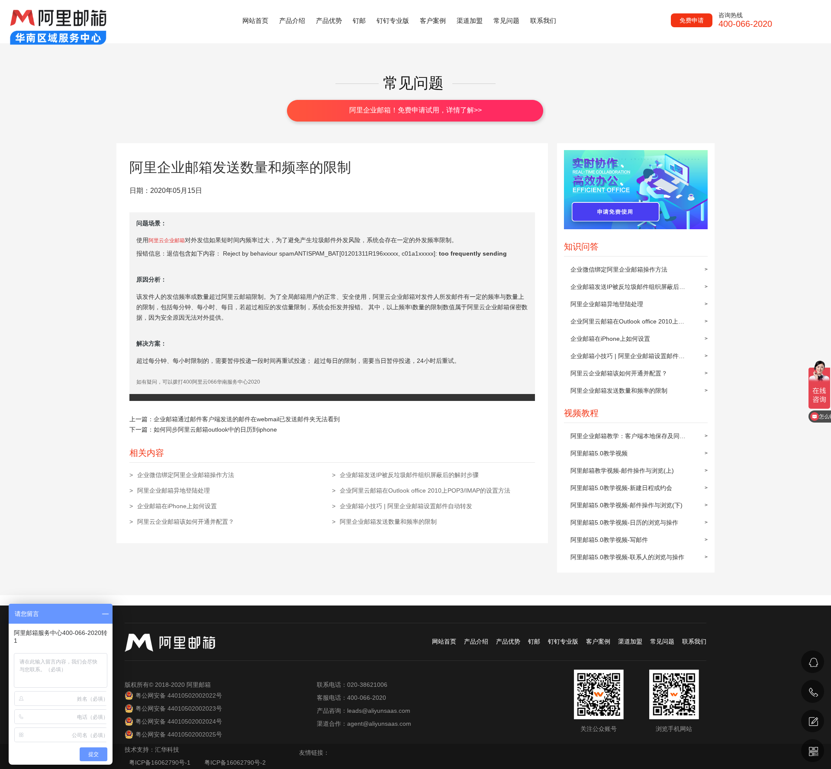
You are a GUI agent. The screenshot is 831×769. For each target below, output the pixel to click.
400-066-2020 (722, 702)
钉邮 (359, 20)
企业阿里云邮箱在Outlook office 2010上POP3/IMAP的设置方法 (624, 324)
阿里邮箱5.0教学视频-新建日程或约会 (621, 487)
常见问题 (506, 20)
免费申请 (692, 20)
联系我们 (543, 20)
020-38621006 (723, 680)
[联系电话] (812, 691)
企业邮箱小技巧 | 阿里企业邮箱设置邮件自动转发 (627, 358)
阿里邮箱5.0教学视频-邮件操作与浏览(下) (626, 505)
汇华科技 (167, 749)
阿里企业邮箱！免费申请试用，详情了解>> (415, 110)
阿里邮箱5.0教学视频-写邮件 (609, 539)
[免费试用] (812, 721)
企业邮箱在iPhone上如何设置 (610, 338)
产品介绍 (292, 20)
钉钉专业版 (393, 20)
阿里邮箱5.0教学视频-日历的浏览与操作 (624, 522)
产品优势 (329, 20)
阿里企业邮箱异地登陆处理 (606, 304)
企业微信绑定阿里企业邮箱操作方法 (618, 269)
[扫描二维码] (812, 750)
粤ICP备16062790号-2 (235, 762)
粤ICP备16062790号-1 (160, 762)
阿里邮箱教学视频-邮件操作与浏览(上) (622, 470)
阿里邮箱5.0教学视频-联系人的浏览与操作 (627, 557)
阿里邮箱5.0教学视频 (599, 453)
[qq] (812, 661)
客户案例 (433, 20)
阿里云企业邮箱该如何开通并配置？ (618, 373)
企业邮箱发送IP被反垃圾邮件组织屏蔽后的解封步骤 (627, 289)
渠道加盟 (470, 20)
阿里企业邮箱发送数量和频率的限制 (618, 390)
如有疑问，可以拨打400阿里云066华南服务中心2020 (198, 382)
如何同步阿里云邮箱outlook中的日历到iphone (215, 429)
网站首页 (255, 20)
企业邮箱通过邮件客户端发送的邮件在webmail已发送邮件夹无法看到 (247, 419)
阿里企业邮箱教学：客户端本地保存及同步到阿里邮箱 (628, 439)
